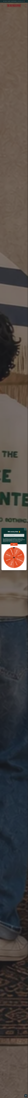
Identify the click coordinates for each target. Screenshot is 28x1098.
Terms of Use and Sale (7, 539)
